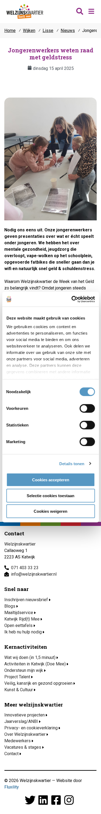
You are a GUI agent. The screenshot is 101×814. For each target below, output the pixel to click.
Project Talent (17, 676)
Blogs (9, 606)
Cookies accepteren (50, 480)
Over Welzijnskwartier (25, 734)
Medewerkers (17, 740)
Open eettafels (18, 625)
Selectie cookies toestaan (50, 495)
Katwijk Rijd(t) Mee (22, 619)
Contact (11, 753)
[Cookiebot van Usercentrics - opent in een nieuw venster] (72, 299)
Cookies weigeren (50, 511)
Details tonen (71, 463)
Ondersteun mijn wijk (23, 670)
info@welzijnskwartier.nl (34, 574)
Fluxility (11, 787)
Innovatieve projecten (24, 715)
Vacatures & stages (22, 747)
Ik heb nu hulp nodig (23, 631)
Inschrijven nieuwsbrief (26, 599)
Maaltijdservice (18, 612)
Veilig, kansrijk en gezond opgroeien (38, 683)
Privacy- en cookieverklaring (31, 727)
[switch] (87, 408)
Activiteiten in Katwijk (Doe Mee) (35, 663)
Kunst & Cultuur (18, 689)
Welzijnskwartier (24, 11)
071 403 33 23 (25, 567)
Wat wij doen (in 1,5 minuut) (29, 657)
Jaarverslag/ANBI (21, 721)
